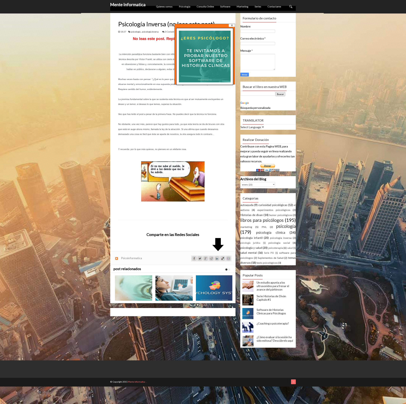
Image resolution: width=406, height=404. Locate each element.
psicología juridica (250, 243)
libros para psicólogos (262, 220)
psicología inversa (150, 31)
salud (290, 248)
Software (225, 6)
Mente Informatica (128, 4)
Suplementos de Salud (270, 257)
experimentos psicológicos (273, 209)
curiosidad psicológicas (272, 205)
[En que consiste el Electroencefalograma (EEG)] (134, 288)
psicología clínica (270, 232)
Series (258, 6)
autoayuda (246, 205)
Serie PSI (269, 253)
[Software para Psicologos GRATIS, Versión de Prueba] (174, 288)
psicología (136, 31)
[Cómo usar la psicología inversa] (215, 288)
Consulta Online (205, 6)
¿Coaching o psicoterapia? (273, 323)
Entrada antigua (226, 320)
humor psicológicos (280, 214)
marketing (246, 226)
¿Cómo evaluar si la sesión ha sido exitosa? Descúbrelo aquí (275, 338)
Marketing (242, 6)
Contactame (274, 6)
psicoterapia (275, 247)
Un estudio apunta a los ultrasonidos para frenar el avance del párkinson (273, 286)
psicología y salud (251, 247)
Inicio (176, 320)
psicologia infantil (251, 237)
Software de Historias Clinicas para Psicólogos (271, 311)
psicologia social (279, 242)
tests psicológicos (267, 262)
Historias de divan (251, 215)
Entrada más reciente (123, 320)
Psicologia (184, 6)
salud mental (248, 252)
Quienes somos (164, 6)
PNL (264, 226)
